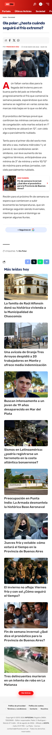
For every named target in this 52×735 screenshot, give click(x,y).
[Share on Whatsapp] (18, 40)
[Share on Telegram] (46, 261)
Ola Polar (22, 251)
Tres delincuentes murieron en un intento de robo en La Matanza (25, 680)
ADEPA (46, 723)
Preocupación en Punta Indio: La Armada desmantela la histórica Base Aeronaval (26, 502)
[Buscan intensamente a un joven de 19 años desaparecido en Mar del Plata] (26, 384)
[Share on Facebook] (10, 40)
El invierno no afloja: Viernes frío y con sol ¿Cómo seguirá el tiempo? (25, 591)
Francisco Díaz (12, 47)
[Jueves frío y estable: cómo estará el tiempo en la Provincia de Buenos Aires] (26, 526)
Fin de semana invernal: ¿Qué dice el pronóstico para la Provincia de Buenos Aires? (26, 636)
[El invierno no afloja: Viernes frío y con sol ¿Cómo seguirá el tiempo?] (26, 571)
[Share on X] (14, 40)
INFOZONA (29, 718)
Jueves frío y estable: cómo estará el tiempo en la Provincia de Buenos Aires (24, 547)
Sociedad (11, 17)
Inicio (5, 17)
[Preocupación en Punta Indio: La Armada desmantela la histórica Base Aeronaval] (26, 482)
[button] (35, 4)
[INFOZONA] (10, 4)
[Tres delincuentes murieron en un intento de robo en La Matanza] (26, 660)
